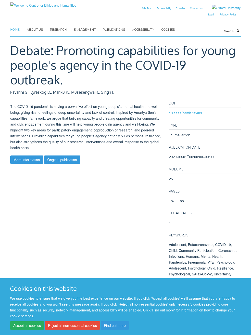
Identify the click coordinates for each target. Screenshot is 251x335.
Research (58, 29)
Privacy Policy (228, 14)
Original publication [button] (62, 159)
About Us (35, 29)
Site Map (147, 8)
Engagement (85, 29)
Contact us (196, 8)
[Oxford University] (223, 8)
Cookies (181, 8)
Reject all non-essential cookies (72, 325)
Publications (114, 29)
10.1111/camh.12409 (185, 112)
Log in (211, 14)
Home (15, 29)
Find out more (115, 325)
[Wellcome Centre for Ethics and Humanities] (43, 3)
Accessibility (164, 8)
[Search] (238, 30)
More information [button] (26, 159)
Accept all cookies (27, 325)
